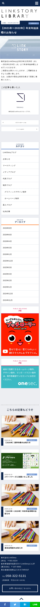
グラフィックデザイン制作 (15, 192)
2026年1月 (7, 254)
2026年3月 (7, 248)
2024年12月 (8, 294)
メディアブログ (9, 172)
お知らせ (6, 159)
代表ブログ (7, 179)
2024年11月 (8, 300)
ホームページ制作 (12, 198)
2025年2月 (7, 280)
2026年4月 (7, 241)
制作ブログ (7, 185)
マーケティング (9, 165)
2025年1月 (7, 287)
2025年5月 (7, 267)
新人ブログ (7, 205)
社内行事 (6, 211)
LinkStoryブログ (9, 152)
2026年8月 (7, 228)
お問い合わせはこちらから (20, 588)
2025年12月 (8, 261)
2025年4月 (7, 274)
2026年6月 (7, 235)
